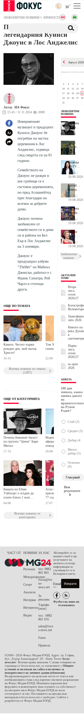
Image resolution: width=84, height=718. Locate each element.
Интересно (30, 607)
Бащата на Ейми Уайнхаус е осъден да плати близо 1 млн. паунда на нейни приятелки (19, 494)
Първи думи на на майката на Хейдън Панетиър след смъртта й (74, 234)
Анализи (29, 592)
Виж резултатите (72, 489)
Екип (42, 637)
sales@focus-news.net (45, 628)
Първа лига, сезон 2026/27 (73, 351)
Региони (29, 569)
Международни (30, 577)
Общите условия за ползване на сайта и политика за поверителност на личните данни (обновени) (39, 669)
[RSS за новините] (66, 595)
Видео (27, 615)
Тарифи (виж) (43, 606)
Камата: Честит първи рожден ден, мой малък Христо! (20, 348)
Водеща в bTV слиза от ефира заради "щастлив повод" (74, 164)
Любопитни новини (70, 112)
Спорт (27, 584)
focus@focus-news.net (45, 583)
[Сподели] (9, 141)
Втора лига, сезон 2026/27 (73, 292)
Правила (44, 645)
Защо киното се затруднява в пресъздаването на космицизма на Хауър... (74, 145)
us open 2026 (73, 366)
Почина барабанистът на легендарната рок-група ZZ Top (74, 211)
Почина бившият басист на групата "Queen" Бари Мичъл (21, 441)
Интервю (29, 600)
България (29, 561)
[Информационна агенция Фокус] (56, 595)
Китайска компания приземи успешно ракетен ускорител (74, 188)
